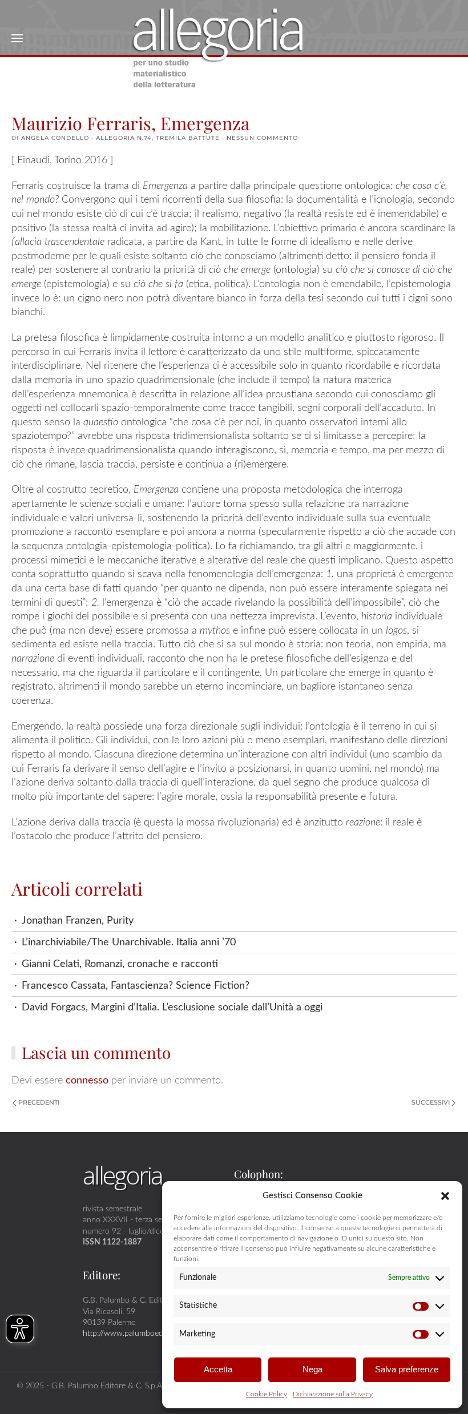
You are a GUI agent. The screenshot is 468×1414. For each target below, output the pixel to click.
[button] (445, 1195)
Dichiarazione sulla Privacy (333, 1394)
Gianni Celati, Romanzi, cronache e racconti (120, 964)
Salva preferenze (406, 1369)
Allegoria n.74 (124, 138)
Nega (312, 1369)
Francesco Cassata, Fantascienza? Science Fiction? (135, 985)
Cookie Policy (266, 1394)
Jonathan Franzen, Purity (78, 920)
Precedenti (38, 1102)
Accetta (218, 1369)
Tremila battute (188, 138)
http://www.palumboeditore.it (134, 1333)
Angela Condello (55, 138)
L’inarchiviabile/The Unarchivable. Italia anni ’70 (129, 942)
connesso (87, 1080)
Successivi (430, 1102)
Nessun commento (262, 138)
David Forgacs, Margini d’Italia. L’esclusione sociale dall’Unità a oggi (172, 1007)
